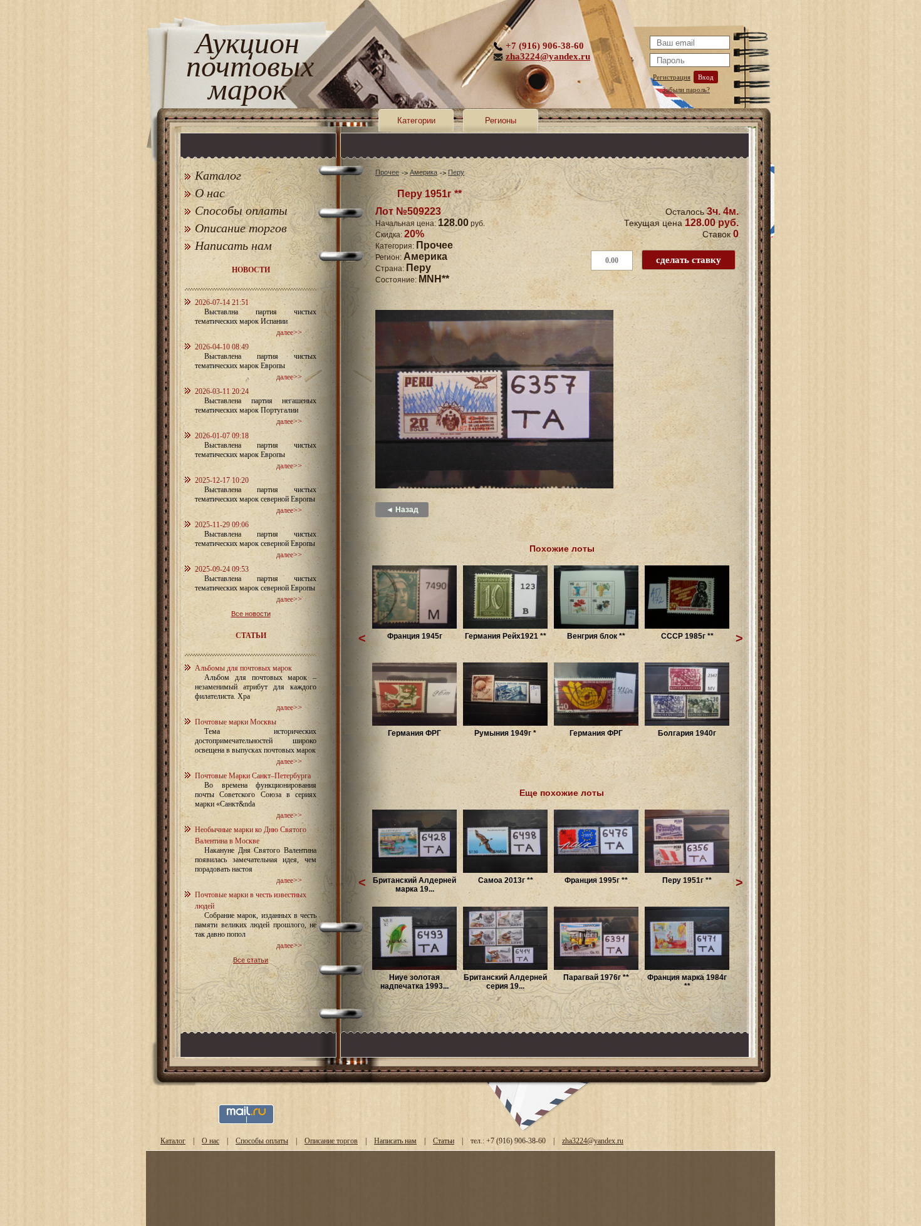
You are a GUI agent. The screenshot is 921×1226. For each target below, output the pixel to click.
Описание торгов (241, 228)
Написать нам (233, 245)
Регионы (500, 120)
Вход (706, 77)
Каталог (218, 175)
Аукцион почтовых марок (247, 68)
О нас (210, 193)
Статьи (443, 1140)
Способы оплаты (241, 210)
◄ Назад (402, 509)
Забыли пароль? (686, 89)
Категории (416, 120)
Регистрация (671, 77)
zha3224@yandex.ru (548, 56)
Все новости (251, 613)
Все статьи (250, 960)
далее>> (289, 332)
